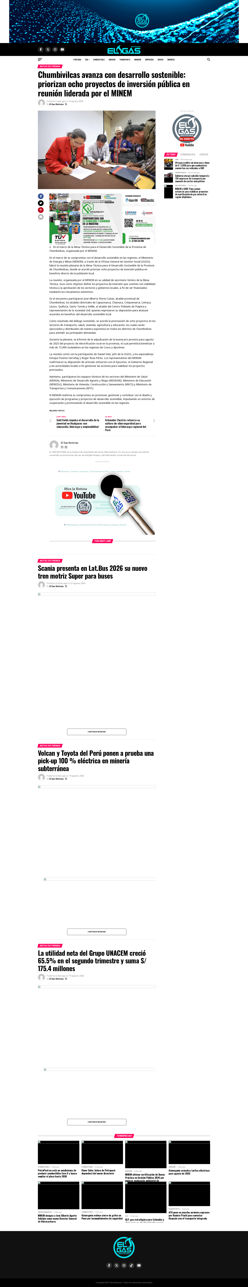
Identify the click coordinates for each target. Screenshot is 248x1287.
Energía (112, 59)
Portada (77, 59)
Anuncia (171, 59)
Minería (137, 59)
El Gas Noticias (56, 104)
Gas (86, 59)
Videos (160, 59)
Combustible (99, 59)
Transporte (124, 59)
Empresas (149, 59)
